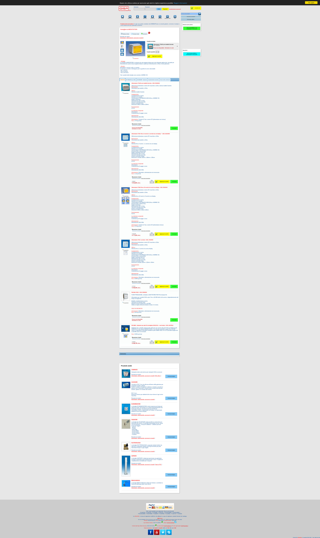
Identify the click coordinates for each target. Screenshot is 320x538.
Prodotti (130, 18)
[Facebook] (150, 534)
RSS (175, 18)
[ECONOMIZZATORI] (126, 414)
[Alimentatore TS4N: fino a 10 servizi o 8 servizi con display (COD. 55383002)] (123, 204)
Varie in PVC (158, 464)
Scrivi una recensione (145, 125)
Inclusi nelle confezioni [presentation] (165, 79)
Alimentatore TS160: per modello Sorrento (163, 44)
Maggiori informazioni (180, 3)
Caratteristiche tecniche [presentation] (153, 79)
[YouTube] (156, 534)
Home (122, 18)
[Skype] (169, 534)
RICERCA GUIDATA (191, 16)
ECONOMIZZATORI (135, 403)
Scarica (137, 18)
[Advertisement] (191, 40)
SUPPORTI (133, 455)
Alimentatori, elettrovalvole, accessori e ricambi (131, 37)
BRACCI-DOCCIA (135, 480)
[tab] (122, 79)
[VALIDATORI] (126, 428)
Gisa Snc (300, 537)
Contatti (152, 18)
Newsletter (167, 18)
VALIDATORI (134, 419)
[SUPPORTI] (126, 476)
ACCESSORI (134, 382)
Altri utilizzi (157, 375)
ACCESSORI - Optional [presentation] (142, 79)
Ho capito (311, 3)
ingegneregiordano (170, 522)
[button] (125, 33)
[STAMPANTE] (126, 377)
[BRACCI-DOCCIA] (126, 486)
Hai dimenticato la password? (175, 9)
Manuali (145, 18)
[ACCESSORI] (126, 388)
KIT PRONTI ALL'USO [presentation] (131, 79)
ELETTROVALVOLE (135, 442)
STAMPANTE (134, 369)
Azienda (160, 18)
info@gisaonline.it (184, 525)
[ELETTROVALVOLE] (126, 450)
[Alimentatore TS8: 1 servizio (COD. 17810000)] (125, 254)
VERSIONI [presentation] (122, 79)
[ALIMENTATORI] (122, 43)
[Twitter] (163, 534)
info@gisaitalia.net (167, 525)
